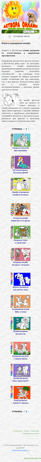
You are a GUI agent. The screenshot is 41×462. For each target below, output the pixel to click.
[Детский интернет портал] (13, 10)
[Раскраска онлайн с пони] (20, 279)
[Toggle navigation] (10, 36)
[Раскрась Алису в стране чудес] (20, 232)
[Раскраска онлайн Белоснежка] (20, 184)
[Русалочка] (20, 162)
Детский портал (7, 41)
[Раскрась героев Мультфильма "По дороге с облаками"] (20, 254)
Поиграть (18, 41)
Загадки (27, 431)
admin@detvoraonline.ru (20, 450)
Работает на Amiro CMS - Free (32, 458)
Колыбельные (35, 431)
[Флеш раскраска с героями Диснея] (20, 348)
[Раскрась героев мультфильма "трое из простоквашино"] (20, 140)
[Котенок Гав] (20, 323)
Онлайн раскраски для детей (31, 433)
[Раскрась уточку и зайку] (20, 301)
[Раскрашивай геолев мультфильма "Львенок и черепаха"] (20, 392)
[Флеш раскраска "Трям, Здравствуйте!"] (20, 370)
